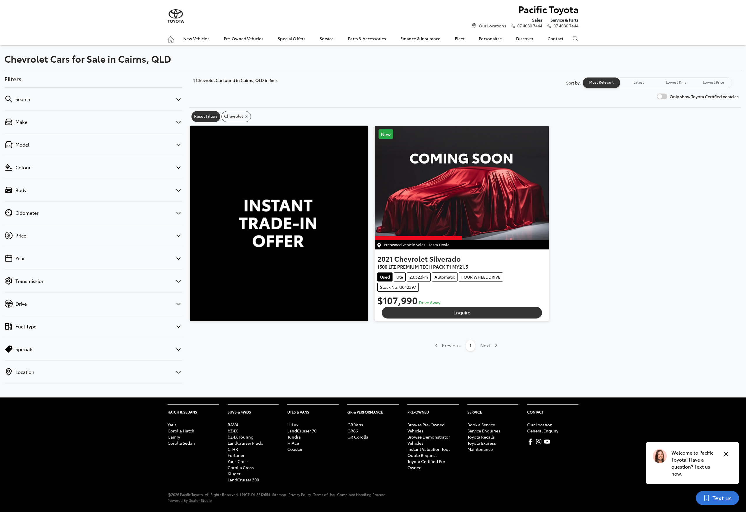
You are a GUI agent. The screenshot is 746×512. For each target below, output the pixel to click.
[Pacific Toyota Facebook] (531, 442)
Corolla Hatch (181, 431)
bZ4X (233, 431)
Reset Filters (206, 116)
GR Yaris (355, 424)
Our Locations (492, 26)
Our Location (540, 424)
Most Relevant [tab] (601, 82)
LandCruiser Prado (245, 443)
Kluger (234, 473)
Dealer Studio (200, 500)
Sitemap (279, 494)
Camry (174, 437)
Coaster (294, 449)
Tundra (294, 437)
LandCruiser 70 (301, 431)
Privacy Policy (299, 494)
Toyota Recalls (481, 437)
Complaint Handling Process (361, 494)
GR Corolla (357, 437)
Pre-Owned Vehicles (244, 38)
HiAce (293, 443)
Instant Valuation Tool (428, 449)
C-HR (233, 449)
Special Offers (291, 38)
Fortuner (236, 455)
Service (327, 38)
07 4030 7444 (529, 26)
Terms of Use (324, 494)
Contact (555, 38)
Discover (524, 38)
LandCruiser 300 (243, 480)
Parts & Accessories (367, 38)
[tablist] (657, 82)
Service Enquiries (483, 431)
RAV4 (233, 424)
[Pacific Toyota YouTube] (548, 442)
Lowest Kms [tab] (676, 82)
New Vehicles (196, 38)
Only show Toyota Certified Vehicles (704, 96)
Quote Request (422, 455)
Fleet (460, 38)
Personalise (490, 38)
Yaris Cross (238, 461)
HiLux (292, 424)
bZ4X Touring (241, 437)
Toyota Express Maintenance (481, 446)
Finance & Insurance (420, 38)
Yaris (172, 424)
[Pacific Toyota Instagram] (540, 442)
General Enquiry (542, 431)
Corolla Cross (241, 467)
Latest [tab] (639, 82)
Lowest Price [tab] (713, 82)
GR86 (352, 431)
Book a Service (481, 424)
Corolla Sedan (181, 443)
